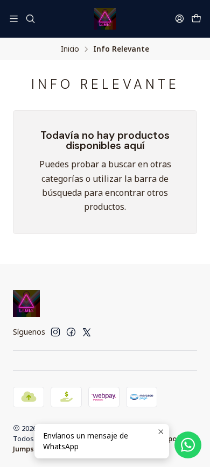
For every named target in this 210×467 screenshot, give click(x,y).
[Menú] (13, 18)
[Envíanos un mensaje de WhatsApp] (187, 444)
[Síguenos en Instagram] (55, 332)
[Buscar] (30, 18)
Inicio (70, 49)
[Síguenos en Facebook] (71, 332)
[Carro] (196, 18)
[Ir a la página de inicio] (105, 19)
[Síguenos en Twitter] (86, 332)
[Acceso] (179, 18)
